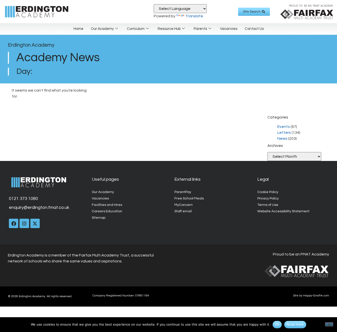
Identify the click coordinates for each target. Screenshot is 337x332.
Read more (295, 324)
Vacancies (228, 29)
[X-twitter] (35, 223)
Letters (284, 133)
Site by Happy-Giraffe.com (311, 295)
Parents (200, 29)
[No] (329, 324)
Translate (194, 16)
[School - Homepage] (43, 11)
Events (283, 127)
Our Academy (102, 29)
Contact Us (254, 29)
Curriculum (136, 29)
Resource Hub (169, 29)
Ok (277, 324)
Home (78, 29)
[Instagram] (24, 223)
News (282, 138)
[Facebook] (13, 223)
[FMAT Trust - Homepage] (306, 14)
